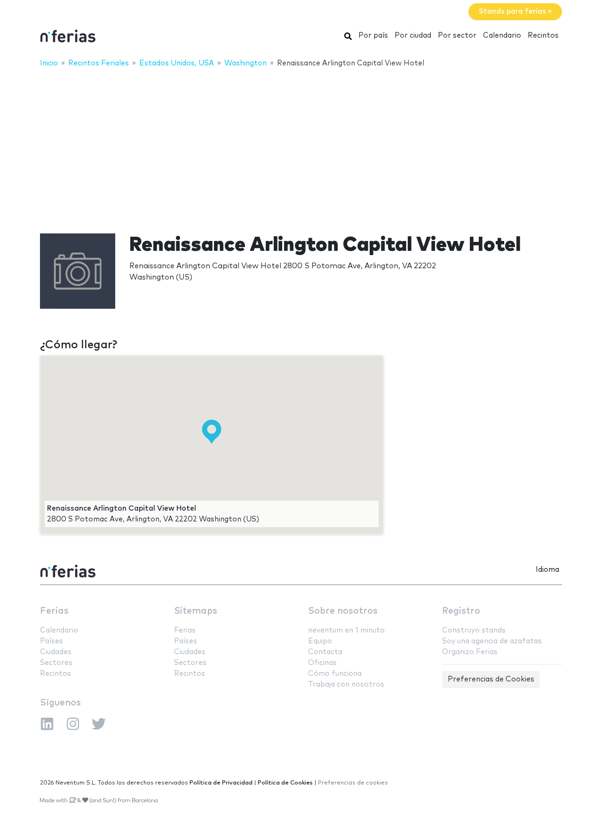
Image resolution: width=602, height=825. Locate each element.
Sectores (56, 662)
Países (51, 641)
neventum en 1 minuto (346, 630)
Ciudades (55, 652)
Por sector (457, 35)
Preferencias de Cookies (491, 679)
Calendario (502, 35)
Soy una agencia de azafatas (492, 641)
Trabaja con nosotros (346, 684)
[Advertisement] (301, 144)
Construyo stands (474, 630)
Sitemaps (195, 611)
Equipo (320, 641)
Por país (373, 35)
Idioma (547, 569)
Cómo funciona (335, 673)
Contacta (325, 652)
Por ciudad (413, 35)
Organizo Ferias (470, 652)
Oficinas (322, 662)
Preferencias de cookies (353, 783)
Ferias (54, 611)
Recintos (543, 35)
